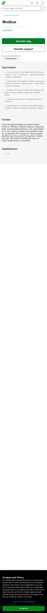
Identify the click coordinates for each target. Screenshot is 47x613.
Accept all (23, 608)
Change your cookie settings (23, 602)
